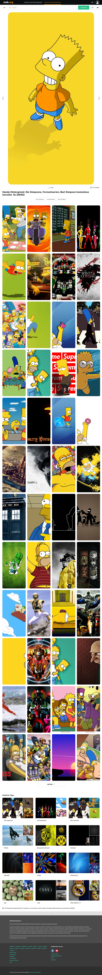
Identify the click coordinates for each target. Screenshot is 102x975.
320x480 (11, 948)
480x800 (45, 946)
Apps (11, 962)
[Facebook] (53, 952)
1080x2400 (18, 946)
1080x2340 (24, 946)
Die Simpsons (40, 199)
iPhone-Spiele (13, 954)
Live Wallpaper (13, 958)
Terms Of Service (33, 972)
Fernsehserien (51, 199)
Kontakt (52, 957)
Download (83, 7)
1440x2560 (22, 948)
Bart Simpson (62, 199)
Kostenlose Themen (14, 960)
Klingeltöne (12, 956)
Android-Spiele (13, 952)
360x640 (28, 948)
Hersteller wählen (55, 954)
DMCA (39, 972)
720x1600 (40, 946)
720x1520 (12, 950)
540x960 (38, 948)
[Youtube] (57, 952)
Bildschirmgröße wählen (56, 956)
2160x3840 (43, 948)
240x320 (35, 946)
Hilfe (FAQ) (53, 959)
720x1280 (29, 946)
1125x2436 (33, 948)
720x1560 (16, 948)
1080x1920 (12, 946)
